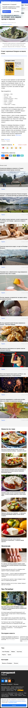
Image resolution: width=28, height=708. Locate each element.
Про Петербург (7, 589)
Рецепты (4, 654)
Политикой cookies (12, 702)
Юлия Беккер (7, 139)
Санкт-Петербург (5, 651)
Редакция (3, 689)
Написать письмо (10, 690)
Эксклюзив (5, 546)
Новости (4, 674)
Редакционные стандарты (11, 689)
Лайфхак (13, 651)
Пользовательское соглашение (7, 688)
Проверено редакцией (7, 24)
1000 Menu (18, 135)
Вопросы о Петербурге (7, 663)
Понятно (14, 705)
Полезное (16, 663)
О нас (19, 689)
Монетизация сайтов (5, 686)
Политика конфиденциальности (17, 686)
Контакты (3, 690)
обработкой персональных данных (17, 701)
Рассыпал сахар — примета (16, 695)
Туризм (9, 654)
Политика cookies (19, 688)
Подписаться (6, 11)
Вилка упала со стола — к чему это (15, 693)
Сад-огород (19, 651)
